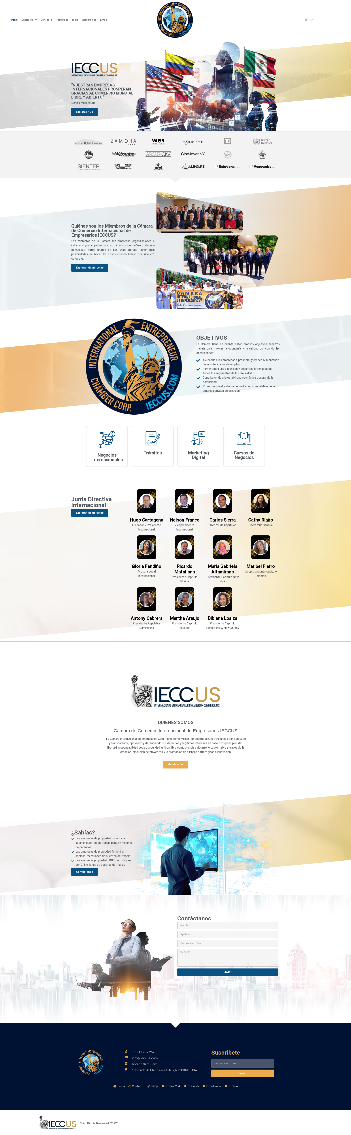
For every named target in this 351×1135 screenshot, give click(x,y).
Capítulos (27, 19)
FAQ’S (103, 19)
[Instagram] (312, 19)
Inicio (14, 19)
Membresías (89, 19)
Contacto (46, 19)
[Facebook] (306, 19)
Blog (75, 19)
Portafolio (62, 19)
